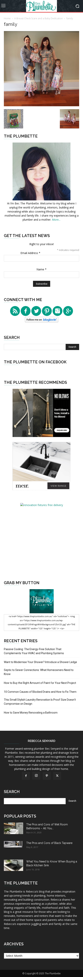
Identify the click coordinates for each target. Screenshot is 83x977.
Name (41, 269)
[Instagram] (36, 776)
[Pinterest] (47, 776)
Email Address (30, 253)
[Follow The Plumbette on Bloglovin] (41, 321)
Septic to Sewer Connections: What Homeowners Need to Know (39, 672)
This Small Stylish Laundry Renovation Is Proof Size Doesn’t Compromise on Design (40, 701)
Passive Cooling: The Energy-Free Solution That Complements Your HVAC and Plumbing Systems (34, 651)
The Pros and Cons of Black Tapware (49, 843)
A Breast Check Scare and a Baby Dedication (38, 18)
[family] (41, 105)
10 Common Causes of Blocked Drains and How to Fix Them (40, 691)
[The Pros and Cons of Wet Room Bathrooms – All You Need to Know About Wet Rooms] (13, 828)
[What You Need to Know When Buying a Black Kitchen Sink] (13, 865)
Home (7, 18)
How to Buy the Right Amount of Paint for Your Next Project (40, 682)
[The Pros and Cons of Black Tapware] (13, 844)
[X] (57, 776)
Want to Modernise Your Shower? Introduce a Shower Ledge (40, 662)
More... (56, 219)
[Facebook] (26, 776)
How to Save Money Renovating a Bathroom (31, 712)
